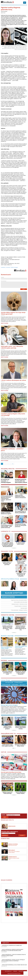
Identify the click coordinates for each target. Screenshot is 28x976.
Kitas (12, 463)
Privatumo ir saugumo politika (14, 973)
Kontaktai (21, 971)
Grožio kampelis (15, 684)
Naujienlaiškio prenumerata (9, 831)
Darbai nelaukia (11, 826)
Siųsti (23, 289)
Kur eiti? (6, 943)
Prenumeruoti (5, 835)
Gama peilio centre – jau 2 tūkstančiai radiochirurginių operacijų (12, 347)
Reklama (15, 971)
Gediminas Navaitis (12, 856)
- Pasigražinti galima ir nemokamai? (20, 606)
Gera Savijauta (23, 684)
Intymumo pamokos (18, 682)
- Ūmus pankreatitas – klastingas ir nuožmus (19, 610)
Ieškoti (4, 817)
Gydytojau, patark (9, 682)
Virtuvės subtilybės (6, 684)
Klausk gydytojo (14, 593)
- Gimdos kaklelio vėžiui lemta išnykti (20, 602)
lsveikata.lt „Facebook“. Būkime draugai (9, 267)
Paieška (3, 815)
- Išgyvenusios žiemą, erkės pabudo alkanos (19, 600)
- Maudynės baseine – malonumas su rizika (19, 604)
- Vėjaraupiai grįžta (23, 608)
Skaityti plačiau (4, 323)
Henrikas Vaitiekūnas (13, 844)
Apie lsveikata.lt (8, 971)
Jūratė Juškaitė (11, 850)
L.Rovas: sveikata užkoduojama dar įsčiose (13, 380)
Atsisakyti (22, 835)
